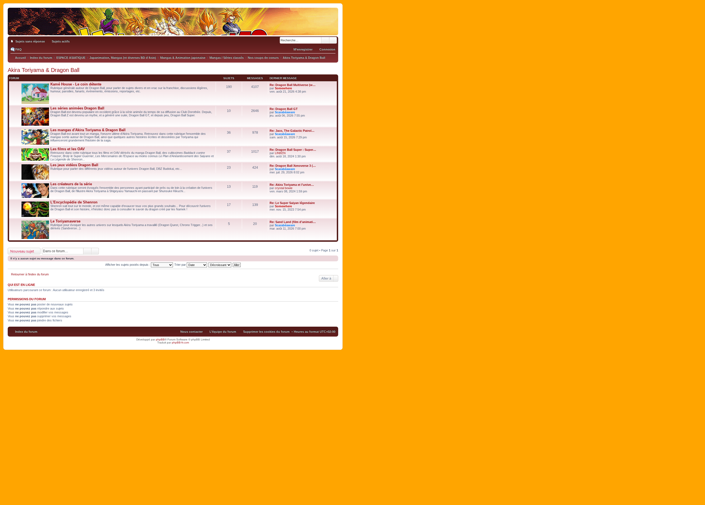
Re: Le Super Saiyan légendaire (292, 203)
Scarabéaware (285, 112)
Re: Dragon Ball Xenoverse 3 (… (293, 165)
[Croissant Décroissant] (220, 264)
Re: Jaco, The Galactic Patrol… (292, 130)
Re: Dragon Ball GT (284, 109)
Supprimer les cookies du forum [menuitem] (266, 331)
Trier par (180, 264)
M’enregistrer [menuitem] (303, 49)
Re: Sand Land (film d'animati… (293, 222)
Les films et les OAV (67, 149)
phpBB (160, 339)
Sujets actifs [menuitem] (61, 41)
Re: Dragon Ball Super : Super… (293, 149)
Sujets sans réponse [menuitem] (30, 41)
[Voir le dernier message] (294, 88)
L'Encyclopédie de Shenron (73, 202)
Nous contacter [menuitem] (191, 331)
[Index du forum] (173, 29)
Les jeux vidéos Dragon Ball (74, 165)
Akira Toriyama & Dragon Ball (43, 70)
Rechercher (325, 40)
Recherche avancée (333, 40)
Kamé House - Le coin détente (75, 84)
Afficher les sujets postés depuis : (128, 264)
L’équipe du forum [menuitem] (223, 331)
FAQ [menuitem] (18, 49)
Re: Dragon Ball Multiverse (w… (293, 85)
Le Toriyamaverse (65, 221)
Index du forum (26, 331)
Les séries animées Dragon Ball (77, 108)
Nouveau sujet (22, 251)
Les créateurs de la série (71, 184)
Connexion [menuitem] (327, 49)
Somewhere (283, 88)
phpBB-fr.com (180, 342)
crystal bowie (283, 188)
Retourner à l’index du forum (30, 274)
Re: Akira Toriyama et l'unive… (292, 184)
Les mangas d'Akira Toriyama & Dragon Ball (88, 130)
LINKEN (280, 153)
